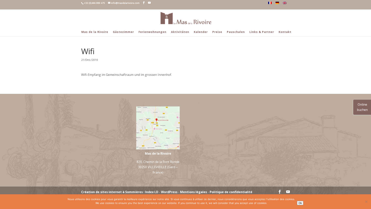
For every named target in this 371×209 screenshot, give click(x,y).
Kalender (201, 32)
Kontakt (285, 32)
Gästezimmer (123, 32)
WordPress (169, 192)
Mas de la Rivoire (94, 32)
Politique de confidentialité (231, 192)
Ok (300, 203)
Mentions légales (193, 192)
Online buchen (362, 107)
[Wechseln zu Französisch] (270, 3)
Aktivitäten (180, 32)
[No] (366, 202)
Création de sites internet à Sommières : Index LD (119, 192)
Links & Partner (261, 32)
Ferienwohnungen (152, 32)
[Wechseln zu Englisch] (284, 3)
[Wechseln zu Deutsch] (277, 3)
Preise (217, 32)
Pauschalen (236, 32)
